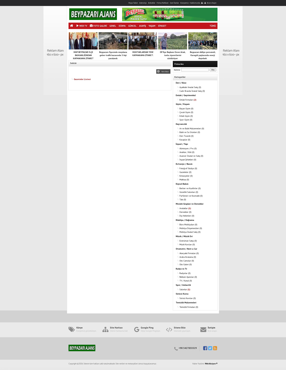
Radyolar (185, 273)
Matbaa (184, 179)
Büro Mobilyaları (188, 224)
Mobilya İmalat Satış (189, 232)
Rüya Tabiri (133, 3)
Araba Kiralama (187, 257)
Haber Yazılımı (6, 368)
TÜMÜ (213, 25)
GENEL (112, 25)
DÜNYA (122, 25)
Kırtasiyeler (186, 176)
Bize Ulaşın (211, 3)
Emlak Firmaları (187, 99)
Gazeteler (185, 172)
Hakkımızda (195, 3)
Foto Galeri (100, 25)
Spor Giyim (185, 119)
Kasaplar (184, 139)
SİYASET (162, 25)
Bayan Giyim (186, 108)
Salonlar (184, 289)
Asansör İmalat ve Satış (191, 156)
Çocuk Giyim (186, 112)
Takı (182, 199)
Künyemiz (184, 3)
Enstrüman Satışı (188, 240)
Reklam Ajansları (188, 277)
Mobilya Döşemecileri (190, 228)
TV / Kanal (185, 280)
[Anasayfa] (72, 26)
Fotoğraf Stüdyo (188, 168)
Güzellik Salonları (188, 192)
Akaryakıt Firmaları (189, 253)
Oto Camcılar (186, 260)
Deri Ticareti (186, 136)
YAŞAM (152, 25)
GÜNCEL (132, 25)
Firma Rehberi (162, 3)
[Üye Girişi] (202, 3)
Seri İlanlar (174, 3)
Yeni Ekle (165, 71)
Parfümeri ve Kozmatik (191, 195)
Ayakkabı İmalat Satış (190, 87)
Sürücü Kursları (187, 298)
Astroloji (143, 3)
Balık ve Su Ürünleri (189, 132)
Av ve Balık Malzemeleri (191, 128)
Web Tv (83, 25)
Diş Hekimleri (186, 215)
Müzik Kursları (187, 244)
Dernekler (185, 212)
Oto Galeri (185, 264)
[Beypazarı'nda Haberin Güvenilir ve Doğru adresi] (93, 19)
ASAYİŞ (142, 25)
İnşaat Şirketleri (187, 159)
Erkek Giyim (186, 116)
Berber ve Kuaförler (190, 188)
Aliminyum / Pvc (188, 148)
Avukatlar (185, 208)
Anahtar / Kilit (186, 152)
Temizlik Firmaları (188, 307)
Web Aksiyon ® (211, 363)
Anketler (151, 3)
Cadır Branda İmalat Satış (192, 91)
